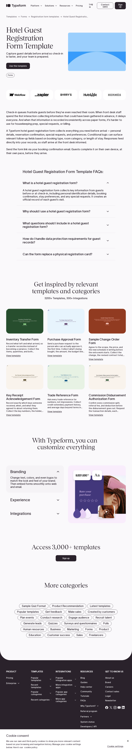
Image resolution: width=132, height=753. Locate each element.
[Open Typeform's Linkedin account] (123, 707)
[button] (37, 5)
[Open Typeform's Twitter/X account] (110, 707)
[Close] (128, 741)
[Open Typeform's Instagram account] (115, 707)
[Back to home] (16, 5)
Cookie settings (115, 746)
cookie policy (30, 747)
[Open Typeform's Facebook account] (106, 707)
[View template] (24, 333)
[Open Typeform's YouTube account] (119, 707)
